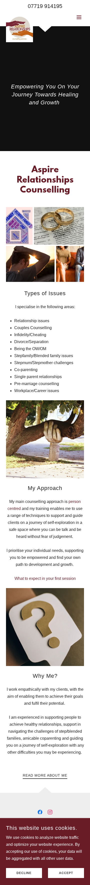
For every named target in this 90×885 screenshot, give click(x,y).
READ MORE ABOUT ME (45, 775)
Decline (24, 873)
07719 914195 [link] (45, 6)
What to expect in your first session (45, 578)
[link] (19, 17)
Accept (66, 873)
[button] (79, 17)
